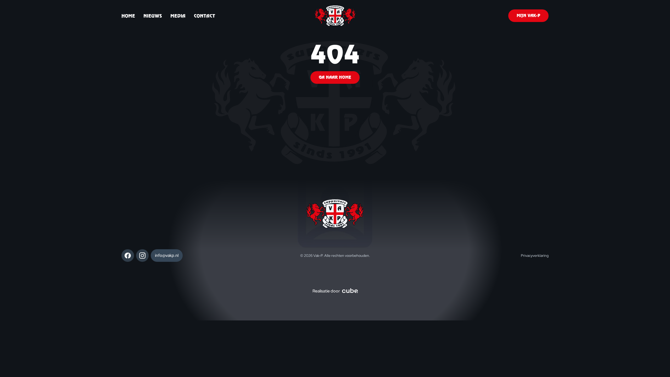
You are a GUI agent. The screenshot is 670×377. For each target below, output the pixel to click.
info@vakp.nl (166, 255)
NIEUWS (152, 16)
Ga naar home (335, 77)
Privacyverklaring (535, 255)
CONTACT (204, 16)
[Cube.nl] (350, 291)
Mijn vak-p (528, 15)
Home (128, 16)
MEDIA (178, 16)
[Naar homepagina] (335, 15)
